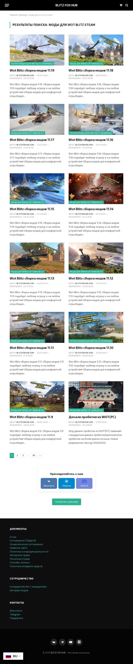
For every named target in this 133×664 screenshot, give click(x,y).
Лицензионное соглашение (26, 544)
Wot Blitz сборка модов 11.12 (91, 278)
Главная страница (18, 15)
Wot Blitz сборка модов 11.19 (32, 70)
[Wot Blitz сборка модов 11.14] (96, 188)
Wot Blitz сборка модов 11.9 (31, 417)
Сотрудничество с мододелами (28, 586)
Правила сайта (18, 548)
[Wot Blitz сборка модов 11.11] (37, 327)
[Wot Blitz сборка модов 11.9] (37, 396)
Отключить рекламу (66, 501)
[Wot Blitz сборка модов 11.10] (96, 327)
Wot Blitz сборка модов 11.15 (32, 209)
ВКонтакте (16, 610)
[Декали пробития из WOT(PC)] (96, 396)
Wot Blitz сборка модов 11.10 (91, 348)
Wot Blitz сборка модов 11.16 (91, 140)
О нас (13, 537)
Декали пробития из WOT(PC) (92, 417)
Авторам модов (19, 590)
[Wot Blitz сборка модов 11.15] (37, 188)
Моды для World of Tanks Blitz (86, 64)
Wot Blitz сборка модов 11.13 (32, 278)
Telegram (15, 614)
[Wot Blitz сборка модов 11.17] (37, 119)
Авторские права (20, 555)
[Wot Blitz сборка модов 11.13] (37, 258)
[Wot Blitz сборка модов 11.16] (96, 119)
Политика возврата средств (26, 566)
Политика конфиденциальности (29, 551)
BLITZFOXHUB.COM (25, 75)
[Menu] (7, 5)
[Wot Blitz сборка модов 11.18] (96, 50)
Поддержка (16, 618)
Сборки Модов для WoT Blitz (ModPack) (32, 64)
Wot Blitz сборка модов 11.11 (32, 348)
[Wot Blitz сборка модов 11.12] (96, 258)
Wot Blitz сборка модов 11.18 (91, 70)
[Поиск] (126, 5)
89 (34, 455)
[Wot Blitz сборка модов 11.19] (37, 50)
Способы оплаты (20, 562)
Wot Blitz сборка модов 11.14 (91, 209)
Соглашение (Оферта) (23, 540)
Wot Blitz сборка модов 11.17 (32, 140)
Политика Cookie (20, 559)
